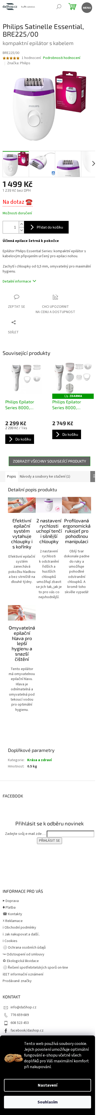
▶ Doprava (11, 901)
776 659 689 (20, 1015)
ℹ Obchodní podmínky (19, 927)
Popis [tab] (11, 476)
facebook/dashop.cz (27, 1030)
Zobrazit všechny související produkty (49, 461)
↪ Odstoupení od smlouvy (23, 954)
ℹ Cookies (10, 941)
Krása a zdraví (39, 760)
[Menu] (86, 7)
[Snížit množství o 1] (21, 230)
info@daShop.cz (23, 1007)
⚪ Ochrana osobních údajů (24, 947)
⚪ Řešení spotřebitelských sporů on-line (35, 967)
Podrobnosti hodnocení (61, 58)
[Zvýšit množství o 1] (21, 224)
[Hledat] (59, 7)
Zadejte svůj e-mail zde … (25, 833)
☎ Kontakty (12, 914)
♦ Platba (9, 907)
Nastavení (47, 1085)
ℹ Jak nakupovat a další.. (21, 934)
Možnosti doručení (17, 213)
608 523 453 (20, 1022)
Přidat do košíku (50, 227)
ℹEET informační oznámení (23, 974)
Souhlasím (47, 1102)
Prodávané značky (17, 981)
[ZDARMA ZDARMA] (73, 378)
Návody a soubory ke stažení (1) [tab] (45, 476)
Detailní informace (17, 281)
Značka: (18, 63)
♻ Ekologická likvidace (21, 961)
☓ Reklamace (13, 921)
